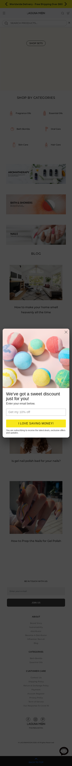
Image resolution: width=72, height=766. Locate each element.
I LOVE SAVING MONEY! (36, 423)
